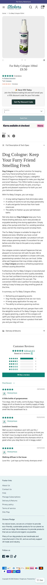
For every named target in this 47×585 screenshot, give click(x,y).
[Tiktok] (15, 556)
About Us (6, 485)
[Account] (36, 6)
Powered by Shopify (33, 579)
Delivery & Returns (9, 501)
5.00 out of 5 (29, 351)
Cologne (8, 81)
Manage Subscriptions (11, 497)
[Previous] (3, 60)
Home (4, 13)
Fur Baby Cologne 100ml (16, 13)
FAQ (4, 493)
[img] (7, 389)
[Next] (43, 60)
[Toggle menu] (3, 7)
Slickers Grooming (9, 78)
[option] (23, 37)
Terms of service (9, 508)
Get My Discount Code (23, 102)
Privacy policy (7, 504)
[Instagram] (11, 556)
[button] (8, 76)
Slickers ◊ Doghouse (20, 579)
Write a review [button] (23, 375)
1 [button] (22, 60)
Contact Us (7, 489)
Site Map (6, 512)
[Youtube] (7, 556)
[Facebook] (3, 556)
